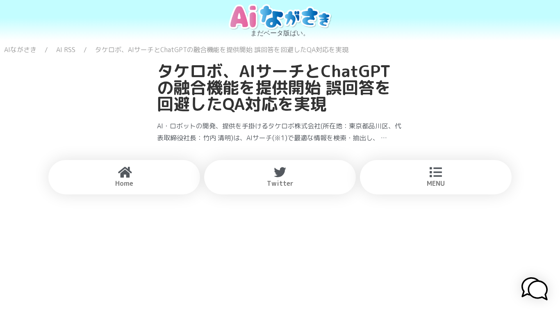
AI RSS (65, 49)
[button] (534, 290)
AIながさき (20, 49)
